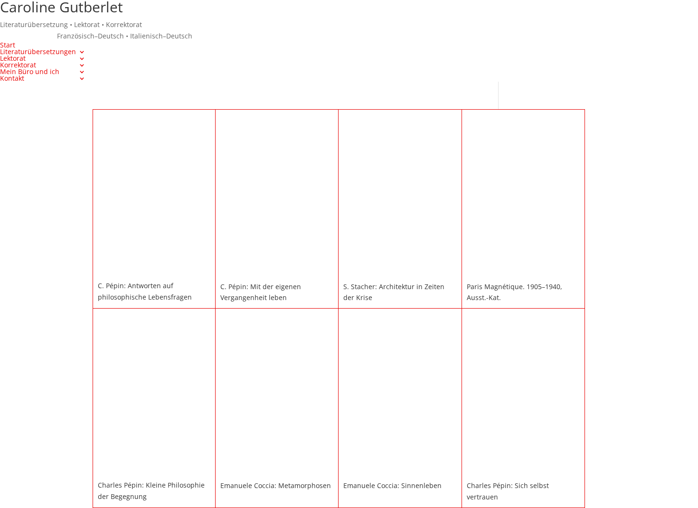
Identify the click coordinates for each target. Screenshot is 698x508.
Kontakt (12, 78)
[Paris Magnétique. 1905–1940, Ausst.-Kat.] (523, 270)
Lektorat (13, 58)
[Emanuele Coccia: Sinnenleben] (400, 469)
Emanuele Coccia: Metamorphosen (275, 485)
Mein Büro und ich (29, 71)
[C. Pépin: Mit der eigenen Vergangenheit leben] (277, 270)
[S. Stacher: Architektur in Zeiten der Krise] (400, 270)
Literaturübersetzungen (38, 51)
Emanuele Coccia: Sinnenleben (392, 485)
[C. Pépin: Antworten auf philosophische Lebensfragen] (154, 269)
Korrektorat (18, 64)
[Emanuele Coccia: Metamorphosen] (277, 469)
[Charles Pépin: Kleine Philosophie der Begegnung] (154, 468)
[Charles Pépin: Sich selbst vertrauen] (523, 469)
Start (7, 44)
